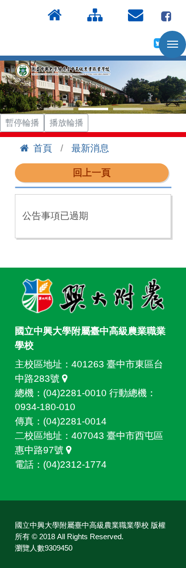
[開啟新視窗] (166, 15)
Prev (13, 87)
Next (173, 87)
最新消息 (90, 148)
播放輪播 (66, 123)
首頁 (42, 148)
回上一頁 (92, 172)
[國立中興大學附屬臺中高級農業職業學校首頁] (64, 71)
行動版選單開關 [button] (172, 44)
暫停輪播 (22, 123)
